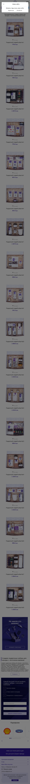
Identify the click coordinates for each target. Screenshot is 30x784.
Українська (11, 10)
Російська (19, 10)
